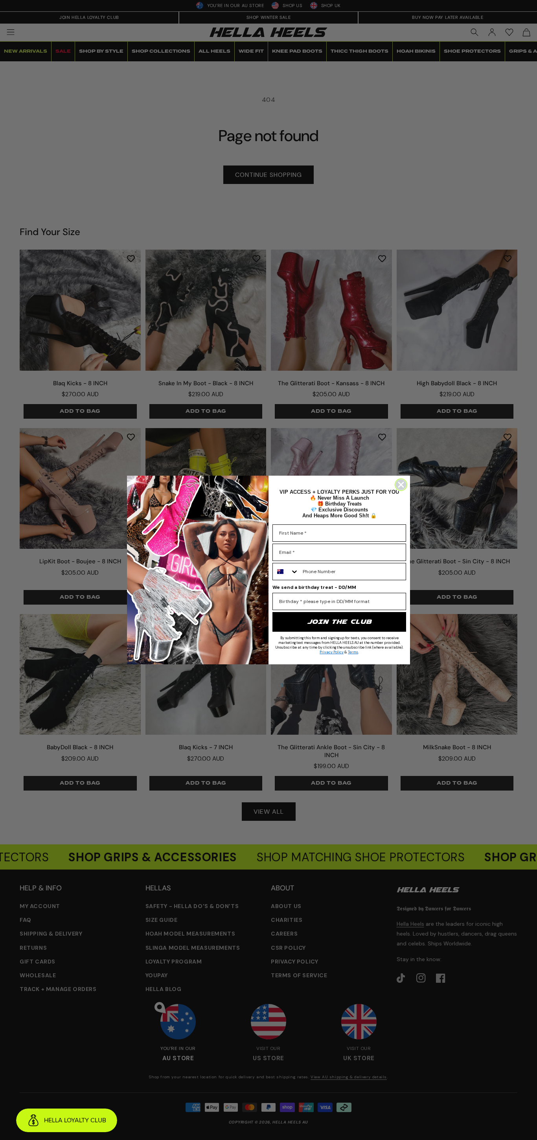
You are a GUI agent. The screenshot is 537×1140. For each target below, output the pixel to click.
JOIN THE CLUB (339, 621)
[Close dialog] (401, 485)
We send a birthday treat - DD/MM (314, 587)
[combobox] (286, 571)
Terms (353, 652)
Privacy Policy (332, 652)
